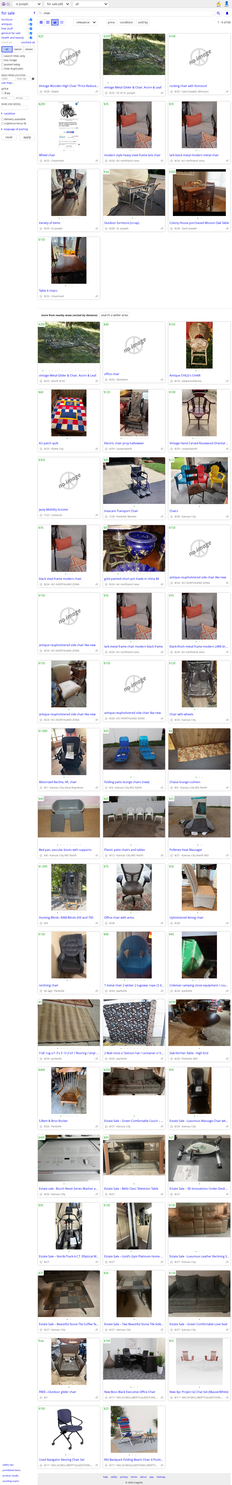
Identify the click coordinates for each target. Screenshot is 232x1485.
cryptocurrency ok (15, 123)
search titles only (14, 56)
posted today (12, 64)
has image (10, 60)
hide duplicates (13, 68)
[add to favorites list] (41, 91)
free (7, 93)
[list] (41, 22)
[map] (61, 22)
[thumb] (48, 22)
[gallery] (54, 22)
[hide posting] (97, 91)
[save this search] (227, 13)
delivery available (15, 119)
